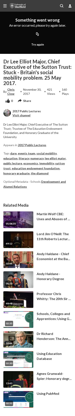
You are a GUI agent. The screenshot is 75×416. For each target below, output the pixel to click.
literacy (24, 158)
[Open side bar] (5, 5)
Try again (37, 44)
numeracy (37, 158)
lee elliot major (55, 158)
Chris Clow (11, 91)
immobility (46, 163)
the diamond (40, 173)
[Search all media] (61, 5)
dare (13, 153)
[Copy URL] (37, 34)
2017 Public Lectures (32, 145)
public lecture (12, 163)
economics (30, 163)
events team (26, 153)
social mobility (46, 153)
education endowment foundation (36, 168)
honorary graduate (16, 173)
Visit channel (21, 115)
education (10, 158)
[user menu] (70, 5)
